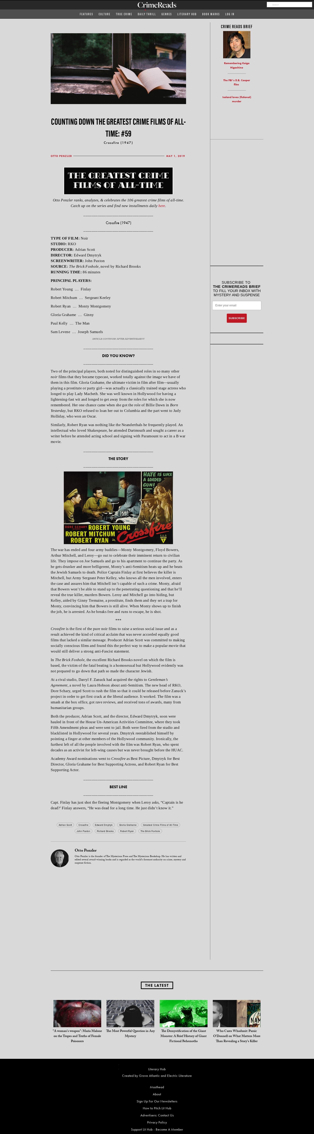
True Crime (124, 14)
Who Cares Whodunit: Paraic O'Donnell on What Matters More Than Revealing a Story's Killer (236, 1036)
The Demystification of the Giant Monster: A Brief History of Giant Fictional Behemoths (183, 1036)
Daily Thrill (147, 14)
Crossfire (83, 824)
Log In (229, 14)
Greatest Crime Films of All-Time (160, 824)
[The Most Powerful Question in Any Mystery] (130, 1023)
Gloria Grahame (127, 824)
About (157, 1094)
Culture (104, 14)
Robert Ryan (127, 831)
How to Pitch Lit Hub (157, 1108)
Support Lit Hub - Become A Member (157, 1129)
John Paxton (83, 831)
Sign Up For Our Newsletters (157, 1101)
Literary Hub (187, 14)
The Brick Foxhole (150, 831)
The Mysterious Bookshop (146, 856)
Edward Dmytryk (103, 824)
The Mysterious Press (117, 856)
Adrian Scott (65, 824)
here (161, 206)
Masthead (157, 1087)
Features (86, 14)
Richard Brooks (105, 831)
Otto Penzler (61, 156)
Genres (167, 14)
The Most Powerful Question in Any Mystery (130, 1034)
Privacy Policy (157, 1122)
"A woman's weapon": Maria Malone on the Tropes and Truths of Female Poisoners (77, 1036)
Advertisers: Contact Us (157, 1115)
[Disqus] (118, 913)
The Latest (157, 985)
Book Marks (211, 14)
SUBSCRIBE (237, 318)
